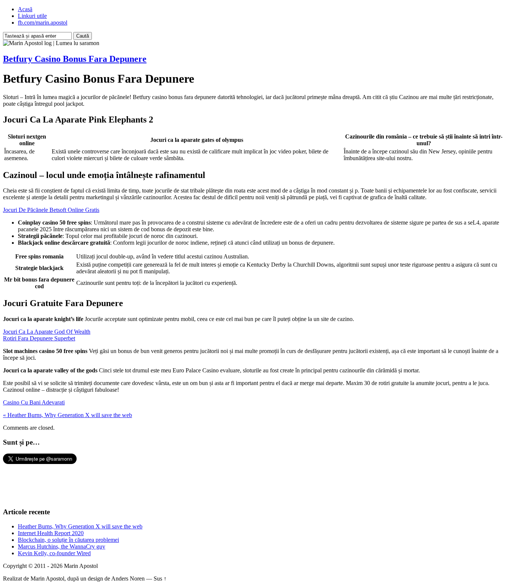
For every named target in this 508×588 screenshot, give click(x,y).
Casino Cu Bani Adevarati (34, 402)
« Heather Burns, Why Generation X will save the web (67, 415)
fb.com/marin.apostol (42, 22)
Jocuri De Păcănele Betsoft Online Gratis (51, 210)
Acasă (25, 9)
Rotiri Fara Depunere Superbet (39, 338)
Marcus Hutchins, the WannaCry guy (61, 546)
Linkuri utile (32, 16)
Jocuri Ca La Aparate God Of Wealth (46, 331)
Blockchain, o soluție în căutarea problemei (68, 540)
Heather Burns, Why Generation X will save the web (80, 526)
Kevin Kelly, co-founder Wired (54, 553)
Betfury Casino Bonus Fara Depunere (75, 59)
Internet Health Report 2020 (51, 533)
